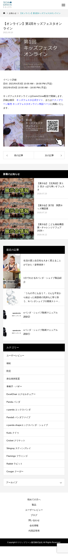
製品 (34, 504)
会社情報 (34, 525)
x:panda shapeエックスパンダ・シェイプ (27, 425)
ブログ (34, 515)
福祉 (8, 363)
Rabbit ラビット (14, 463)
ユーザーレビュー (15, 355)
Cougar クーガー (14, 471)
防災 (8, 371)
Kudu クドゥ (12, 433)
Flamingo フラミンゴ (17, 456)
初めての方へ (34, 499)
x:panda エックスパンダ (18, 409)
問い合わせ (34, 520)
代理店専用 (34, 530)
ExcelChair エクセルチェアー (21, 394)
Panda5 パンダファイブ (18, 417)
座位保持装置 (13, 378)
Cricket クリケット (15, 440)
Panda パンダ (13, 402)
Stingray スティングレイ (18, 448)
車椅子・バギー (14, 386)
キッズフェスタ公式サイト (29, 100)
